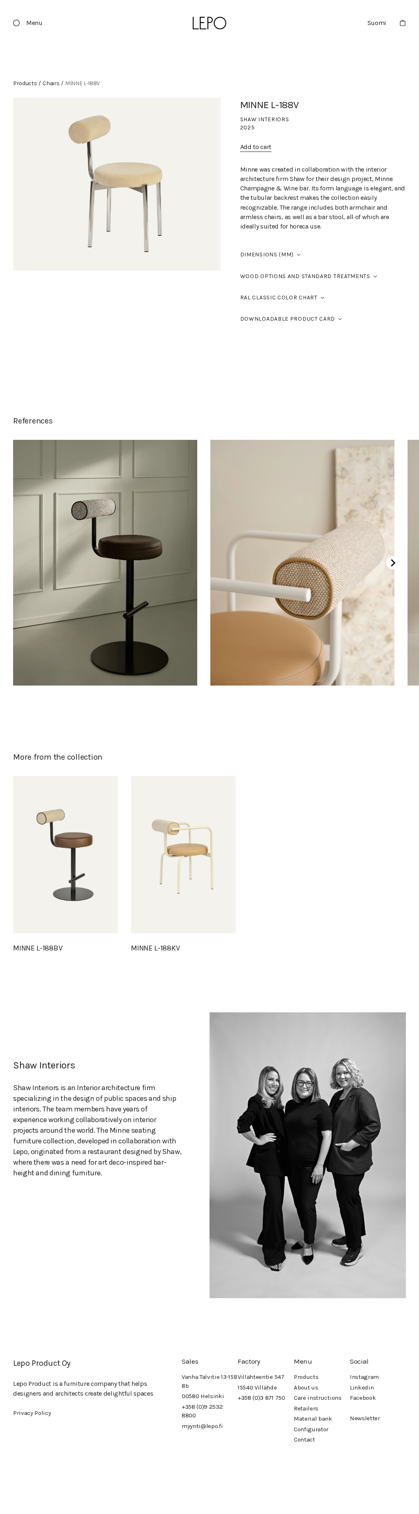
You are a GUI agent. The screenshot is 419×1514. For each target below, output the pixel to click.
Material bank (313, 1418)
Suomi (376, 23)
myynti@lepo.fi (202, 1426)
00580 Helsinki (203, 1396)
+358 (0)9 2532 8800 (202, 1411)
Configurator (311, 1429)
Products (306, 1376)
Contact (304, 1439)
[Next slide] (392, 562)
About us (306, 1387)
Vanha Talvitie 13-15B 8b (209, 1381)
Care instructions (318, 1397)
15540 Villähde (257, 1387)
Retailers (306, 1408)
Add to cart (255, 147)
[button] (31, 23)
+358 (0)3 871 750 (261, 1397)
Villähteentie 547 (261, 1376)
